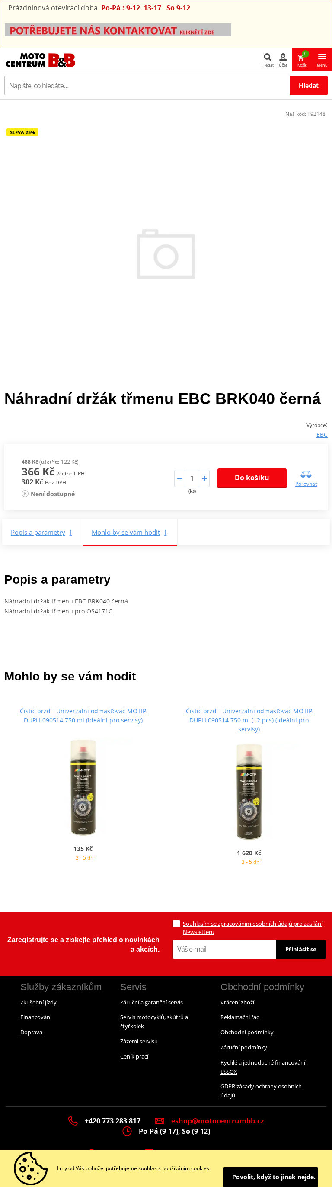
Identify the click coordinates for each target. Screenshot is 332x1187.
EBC (322, 434)
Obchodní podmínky (247, 1032)
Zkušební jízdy (38, 1002)
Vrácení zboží (237, 1002)
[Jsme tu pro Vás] (118, 29)
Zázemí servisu (139, 1041)
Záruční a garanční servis (151, 1002)
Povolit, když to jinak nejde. (274, 1177)
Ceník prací (134, 1056)
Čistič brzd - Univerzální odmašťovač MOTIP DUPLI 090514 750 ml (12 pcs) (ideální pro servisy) (249, 720)
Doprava (31, 1032)
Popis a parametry (38, 532)
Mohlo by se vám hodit (126, 532)
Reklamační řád (240, 1017)
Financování (35, 1017)
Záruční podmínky (243, 1047)
